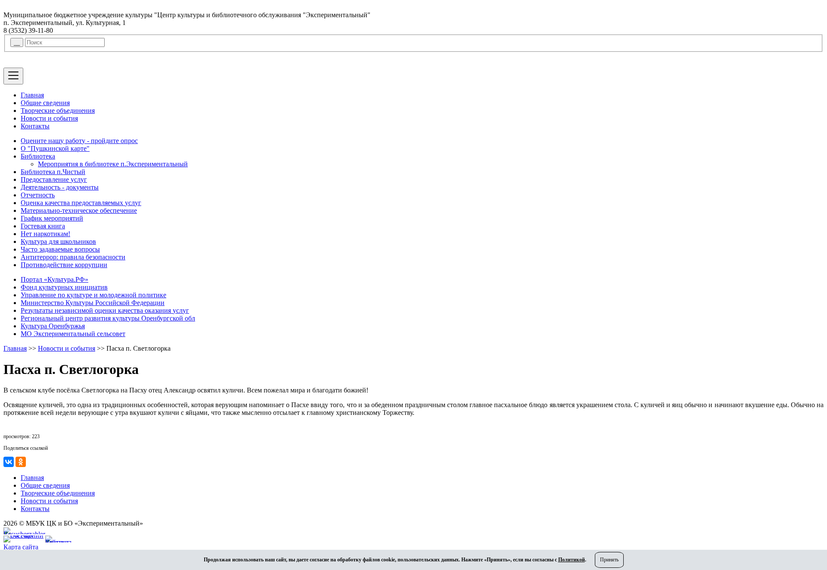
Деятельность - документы (60, 187)
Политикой (571, 560)
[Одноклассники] (21, 462)
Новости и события (49, 118)
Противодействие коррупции (64, 264)
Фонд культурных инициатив (64, 287)
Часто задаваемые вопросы (60, 249)
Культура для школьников (58, 241)
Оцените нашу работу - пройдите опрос (79, 140)
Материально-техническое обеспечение (79, 210)
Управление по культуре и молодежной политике (93, 295)
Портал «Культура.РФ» (54, 279)
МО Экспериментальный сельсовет (73, 333)
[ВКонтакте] (8, 462)
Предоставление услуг (54, 179)
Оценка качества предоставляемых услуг (81, 202)
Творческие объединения (58, 110)
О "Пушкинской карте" (55, 148)
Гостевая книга (43, 226)
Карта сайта (20, 547)
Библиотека (38, 156)
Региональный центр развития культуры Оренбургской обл (108, 318)
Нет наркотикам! (45, 233)
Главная (32, 95)
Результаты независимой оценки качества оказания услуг (105, 310)
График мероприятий (52, 218)
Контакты (35, 126)
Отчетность (38, 195)
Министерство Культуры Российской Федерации (93, 302)
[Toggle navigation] (13, 76)
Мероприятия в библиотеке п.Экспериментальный (113, 164)
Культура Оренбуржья (53, 326)
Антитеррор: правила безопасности (73, 257)
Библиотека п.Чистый (53, 171)
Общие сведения (45, 102)
